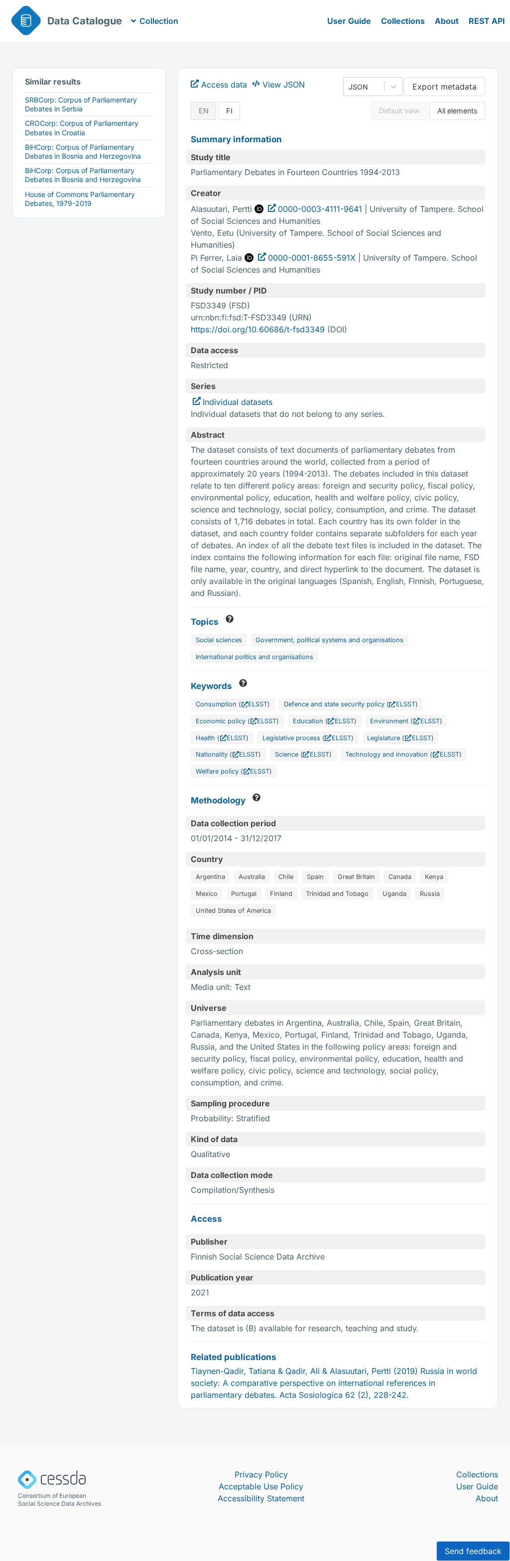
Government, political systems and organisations (329, 640)
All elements (457, 110)
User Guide (349, 21)
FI (229, 110)
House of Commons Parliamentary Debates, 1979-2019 (80, 198)
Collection (158, 21)
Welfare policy (217, 771)
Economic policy (221, 721)
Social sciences (219, 640)
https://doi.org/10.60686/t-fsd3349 (258, 329)
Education (308, 721)
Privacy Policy (261, 1474)
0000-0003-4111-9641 (320, 209)
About (447, 21)
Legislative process (291, 738)
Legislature (383, 738)
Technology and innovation (386, 754)
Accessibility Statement (261, 1498)
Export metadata (444, 87)
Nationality (212, 754)
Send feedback (473, 1551)
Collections (403, 21)
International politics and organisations (254, 657)
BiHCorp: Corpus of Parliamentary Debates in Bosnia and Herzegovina (83, 151)
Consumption (216, 704)
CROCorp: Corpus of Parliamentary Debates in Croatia (81, 127)
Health (205, 738)
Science (286, 754)
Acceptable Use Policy (261, 1486)
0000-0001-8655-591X (312, 258)
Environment (389, 721)
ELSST (257, 704)
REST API (487, 21)
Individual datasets (237, 402)
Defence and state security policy (334, 704)
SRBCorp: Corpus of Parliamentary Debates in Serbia (81, 104)
